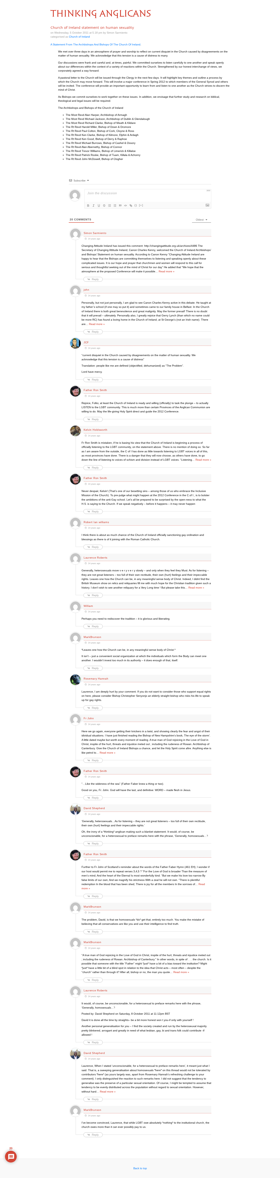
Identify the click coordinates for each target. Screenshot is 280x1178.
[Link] (131, 205)
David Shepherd (94, 808)
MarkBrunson (92, 637)
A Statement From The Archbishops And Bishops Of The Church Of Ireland (95, 44)
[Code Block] (125, 205)
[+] (141, 205)
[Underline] (99, 205)
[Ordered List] (109, 205)
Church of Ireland (79, 36)
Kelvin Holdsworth (95, 429)
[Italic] (93, 205)
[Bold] (88, 205)
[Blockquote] (120, 205)
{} (135, 205)
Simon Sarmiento (95, 233)
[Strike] (104, 205)
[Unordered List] (115, 205)
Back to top (140, 1168)
